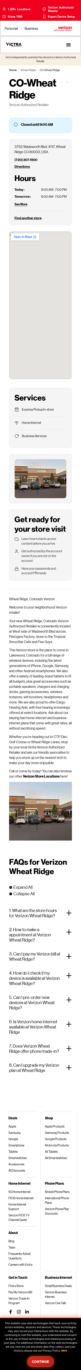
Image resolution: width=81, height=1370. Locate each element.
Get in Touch (17, 1277)
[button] (68, 44)
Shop (49, 1118)
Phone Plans (54, 1183)
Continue (40, 1361)
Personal (11, 28)
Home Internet (19, 1183)
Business (31, 28)
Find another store (27, 218)
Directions (22, 166)
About (13, 1233)
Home (13, 70)
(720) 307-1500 (25, 160)
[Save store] (67, 82)
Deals (12, 1118)
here (64, 1350)
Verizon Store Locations (41, 776)
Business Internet (58, 1277)
